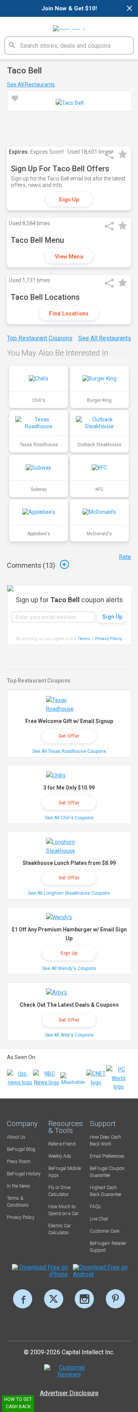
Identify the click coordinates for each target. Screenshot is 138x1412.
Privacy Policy (108, 638)
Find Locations (69, 313)
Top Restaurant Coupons (39, 338)
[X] (53, 1298)
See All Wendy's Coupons (69, 968)
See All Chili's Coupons (69, 818)
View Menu (69, 256)
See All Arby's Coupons (69, 1035)
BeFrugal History (24, 1173)
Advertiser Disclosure (69, 1393)
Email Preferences (107, 1156)
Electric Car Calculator (59, 1229)
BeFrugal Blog (21, 1149)
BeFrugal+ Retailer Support (108, 1247)
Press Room (19, 1161)
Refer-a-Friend (62, 1144)
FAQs (95, 1206)
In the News (18, 1186)
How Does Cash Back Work (105, 1140)
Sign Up (69, 200)
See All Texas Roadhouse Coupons (69, 751)
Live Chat (99, 1219)
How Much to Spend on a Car (63, 1210)
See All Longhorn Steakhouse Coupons (69, 893)
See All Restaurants (31, 84)
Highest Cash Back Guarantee (105, 1191)
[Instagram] (84, 1298)
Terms (83, 638)
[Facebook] (22, 1298)
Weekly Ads (59, 1156)
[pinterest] (115, 1298)
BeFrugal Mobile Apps (64, 1172)
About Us (16, 1137)
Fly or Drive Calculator (59, 1191)
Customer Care (104, 1231)
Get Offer (69, 736)
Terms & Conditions (18, 1202)
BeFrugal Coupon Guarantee (107, 1172)
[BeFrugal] (69, 25)
